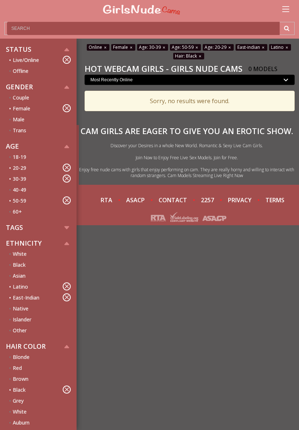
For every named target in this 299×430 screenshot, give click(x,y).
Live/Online (26, 59)
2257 (207, 200)
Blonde (21, 356)
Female (21, 108)
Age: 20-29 (216, 47)
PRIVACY (240, 200)
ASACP (135, 200)
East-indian (249, 47)
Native (20, 308)
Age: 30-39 (150, 47)
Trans (19, 130)
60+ (17, 211)
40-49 (19, 189)
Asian (19, 275)
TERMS (274, 200)
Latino (20, 286)
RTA (106, 200)
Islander (22, 319)
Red (17, 367)
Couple (21, 97)
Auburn (21, 422)
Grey (18, 400)
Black (19, 264)
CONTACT (173, 200)
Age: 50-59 (183, 47)
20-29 (19, 167)
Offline (20, 70)
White (20, 253)
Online (96, 47)
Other (20, 330)
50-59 (19, 200)
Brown (20, 378)
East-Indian (26, 297)
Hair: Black (186, 56)
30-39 (19, 178)
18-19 (19, 156)
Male (18, 119)
